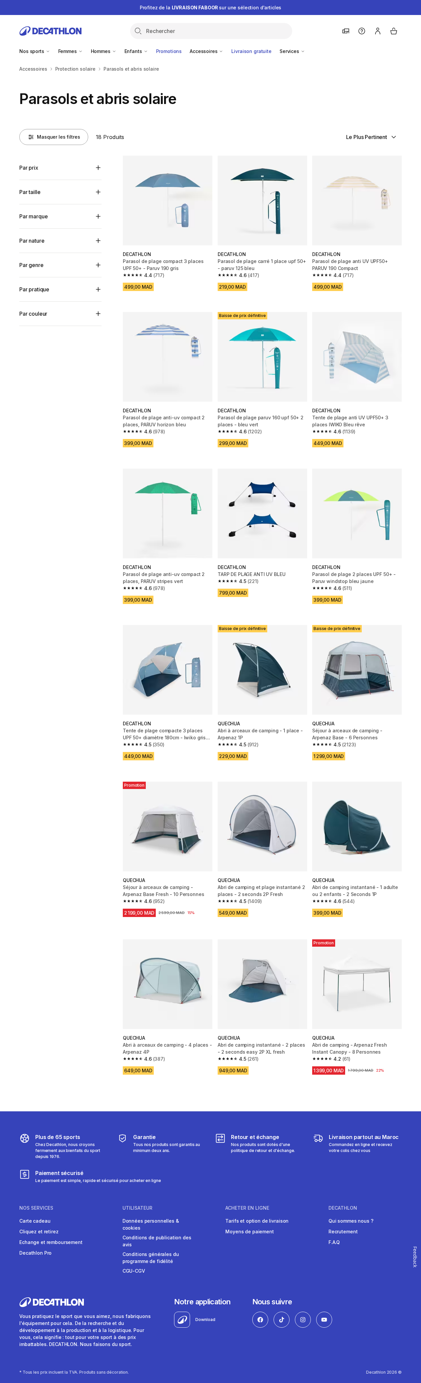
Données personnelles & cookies (150, 1224)
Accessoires (204, 51)
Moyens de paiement (249, 1231)
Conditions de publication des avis (156, 1241)
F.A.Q (334, 1242)
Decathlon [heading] (342, 1208)
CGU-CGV (133, 1271)
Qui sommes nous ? (350, 1221)
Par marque (33, 216)
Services (290, 51)
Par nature (31, 240)
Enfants (133, 51)
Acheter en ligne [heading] (247, 1208)
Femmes (68, 51)
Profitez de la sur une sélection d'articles (211, 7)
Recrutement (342, 1231)
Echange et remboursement (51, 1242)
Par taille (29, 192)
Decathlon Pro (35, 1253)
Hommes (101, 51)
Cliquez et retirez (38, 1231)
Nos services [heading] (36, 1208)
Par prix (28, 167)
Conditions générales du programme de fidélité (150, 1257)
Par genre (31, 265)
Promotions (169, 51)
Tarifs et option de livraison (257, 1221)
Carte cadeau (34, 1221)
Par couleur (33, 313)
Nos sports (32, 51)
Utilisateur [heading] (137, 1208)
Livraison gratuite (251, 51)
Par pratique (34, 289)
